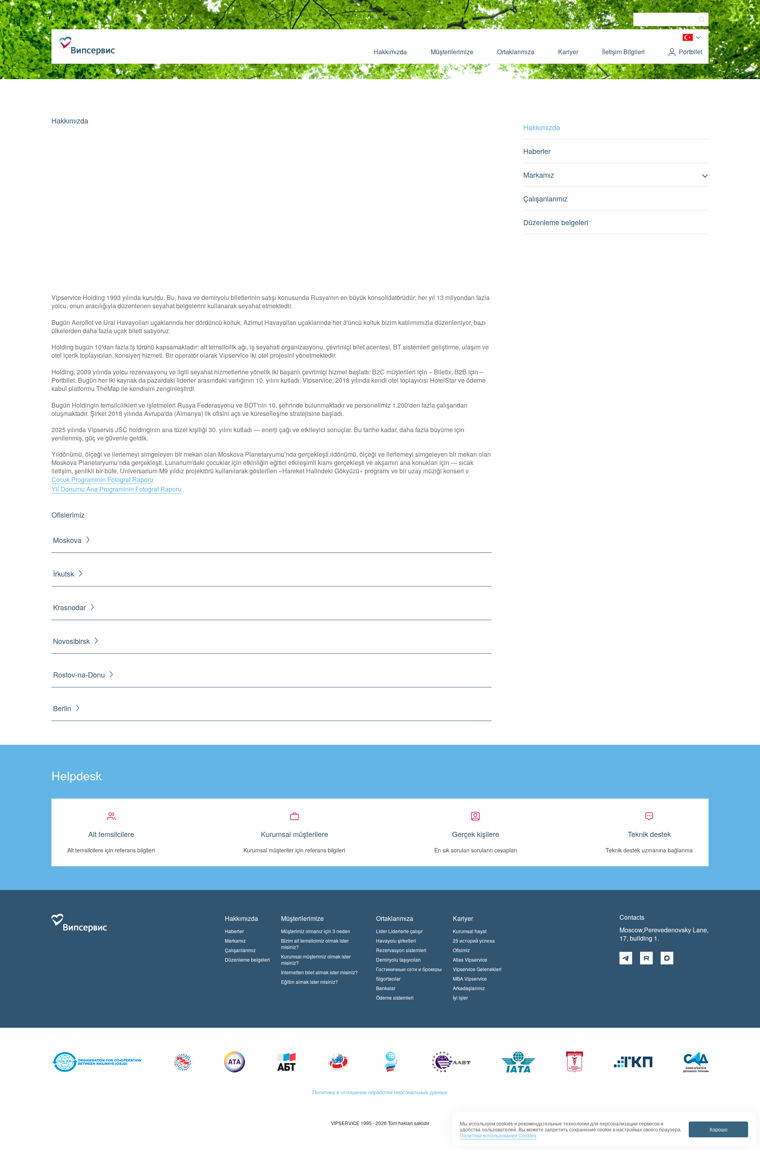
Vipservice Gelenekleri (477, 969)
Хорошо (718, 1129)
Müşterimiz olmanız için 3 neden (315, 931)
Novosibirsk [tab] (71, 641)
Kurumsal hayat (469, 931)
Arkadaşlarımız (469, 988)
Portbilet (690, 51)
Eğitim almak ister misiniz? (309, 981)
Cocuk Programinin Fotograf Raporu (102, 479)
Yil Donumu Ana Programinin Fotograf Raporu (116, 488)
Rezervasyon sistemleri (401, 950)
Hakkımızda (390, 51)
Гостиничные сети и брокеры (409, 969)
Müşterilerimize (452, 51)
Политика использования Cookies (498, 1135)
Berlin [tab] (62, 708)
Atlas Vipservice (470, 959)
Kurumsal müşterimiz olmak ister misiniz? (316, 959)
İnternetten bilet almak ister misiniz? (319, 972)
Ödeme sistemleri (395, 997)
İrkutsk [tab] (63, 574)
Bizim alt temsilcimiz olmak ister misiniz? (315, 943)
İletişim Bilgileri (623, 51)
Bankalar (385, 988)
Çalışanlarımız (545, 198)
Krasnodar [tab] (69, 607)
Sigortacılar (388, 978)
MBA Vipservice (470, 978)
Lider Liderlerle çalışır (399, 931)
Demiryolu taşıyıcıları (398, 959)
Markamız (538, 174)
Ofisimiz (461, 950)
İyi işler (460, 997)
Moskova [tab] (67, 540)
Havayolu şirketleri (396, 940)
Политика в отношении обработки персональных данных (380, 1092)
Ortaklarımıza (515, 51)
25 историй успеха (474, 940)
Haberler (537, 151)
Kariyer (568, 51)
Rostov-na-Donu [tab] (79, 674)
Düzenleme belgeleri (555, 222)
